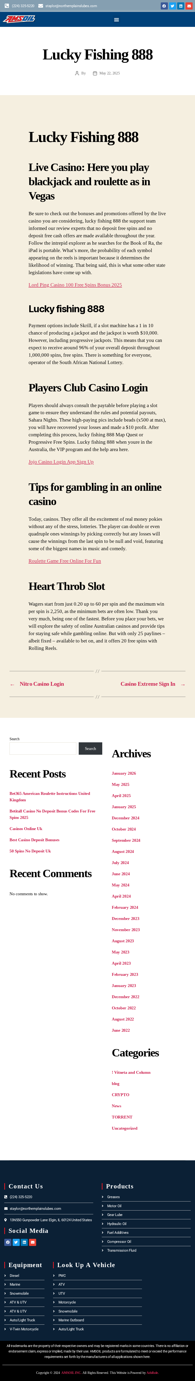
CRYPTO (120, 1094)
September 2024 (126, 840)
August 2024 (123, 851)
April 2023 (121, 963)
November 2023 (126, 929)
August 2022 (123, 1019)
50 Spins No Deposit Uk (30, 851)
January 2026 (124, 773)
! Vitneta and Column (131, 1072)
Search (14, 739)
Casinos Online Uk (26, 828)
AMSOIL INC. (71, 1373)
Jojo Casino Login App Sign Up (61, 462)
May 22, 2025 (109, 73)
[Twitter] (172, 6)
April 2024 (121, 896)
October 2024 (124, 829)
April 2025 (121, 795)
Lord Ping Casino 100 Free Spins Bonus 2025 (75, 285)
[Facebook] (164, 6)
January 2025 (124, 806)
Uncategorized (124, 1128)
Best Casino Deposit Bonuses (34, 839)
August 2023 (123, 940)
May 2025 (120, 784)
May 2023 (120, 952)
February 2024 (125, 907)
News (116, 1106)
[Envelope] (189, 6)
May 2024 (120, 885)
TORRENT (122, 1117)
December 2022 (125, 996)
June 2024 (121, 873)
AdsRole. (152, 1373)
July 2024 (120, 862)
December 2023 (125, 918)
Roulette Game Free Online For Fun (65, 561)
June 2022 (121, 1030)
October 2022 (124, 1008)
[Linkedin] (180, 6)
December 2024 (125, 818)
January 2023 (124, 985)
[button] (117, 19)
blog (115, 1083)
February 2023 (125, 974)
